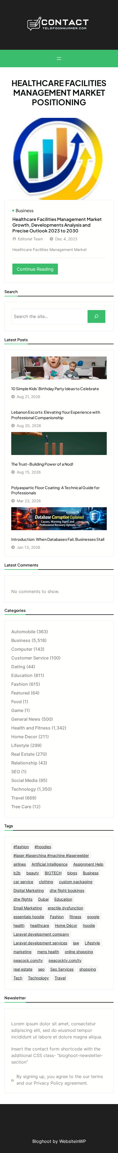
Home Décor (66, 925)
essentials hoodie (28, 916)
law (76, 943)
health (18, 925)
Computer (21, 649)
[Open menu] (59, 58)
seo (41, 969)
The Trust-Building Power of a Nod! (42, 464)
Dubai (43, 899)
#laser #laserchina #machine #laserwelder (51, 855)
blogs (72, 873)
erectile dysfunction (65, 908)
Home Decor (24, 736)
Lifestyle (20, 745)
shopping (87, 969)
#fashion (21, 846)
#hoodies (43, 846)
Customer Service (30, 658)
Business (24, 210)
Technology (23, 789)
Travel (17, 798)
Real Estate (23, 754)
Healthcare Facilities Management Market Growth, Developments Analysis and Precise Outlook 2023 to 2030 (57, 224)
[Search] (96, 316)
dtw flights (22, 899)
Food (16, 701)
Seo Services (62, 969)
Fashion (19, 684)
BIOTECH (53, 873)
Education (22, 675)
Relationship (24, 763)
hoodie (89, 925)
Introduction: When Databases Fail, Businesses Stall (57, 539)
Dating (18, 666)
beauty (32, 873)
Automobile (23, 631)
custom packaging (75, 881)
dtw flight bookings (67, 890)
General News (25, 719)
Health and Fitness (30, 728)
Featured (20, 693)
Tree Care (21, 806)
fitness (75, 916)
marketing (22, 951)
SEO (15, 771)
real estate (22, 969)
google (93, 916)
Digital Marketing (28, 890)
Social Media (24, 780)
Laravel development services (40, 943)
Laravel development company (41, 934)
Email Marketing (27, 908)
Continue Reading (37, 270)
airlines (19, 864)
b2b (17, 873)
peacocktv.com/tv (65, 960)
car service (23, 881)
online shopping (79, 951)
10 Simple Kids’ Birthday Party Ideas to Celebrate (55, 388)
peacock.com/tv (28, 960)
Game (17, 710)
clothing (46, 881)
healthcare (39, 925)
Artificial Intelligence (50, 864)
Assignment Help (88, 864)
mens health (48, 951)
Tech (17, 978)
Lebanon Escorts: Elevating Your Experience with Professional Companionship (55, 415)
